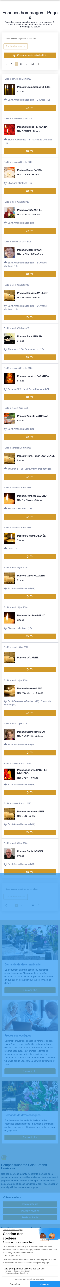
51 (32, 64)
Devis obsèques (30, 1204)
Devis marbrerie (30, 1217)
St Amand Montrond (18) (20, 183)
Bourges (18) (43, 100)
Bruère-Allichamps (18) (19, 140)
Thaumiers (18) (15, 349)
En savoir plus (30, 990)
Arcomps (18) (14, 389)
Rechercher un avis (15, 46)
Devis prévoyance (30, 1211)
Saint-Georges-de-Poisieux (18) (23, 701)
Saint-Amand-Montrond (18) (21, 100)
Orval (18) (12, 549)
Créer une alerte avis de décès (32, 55)
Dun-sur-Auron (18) (34, 349)
